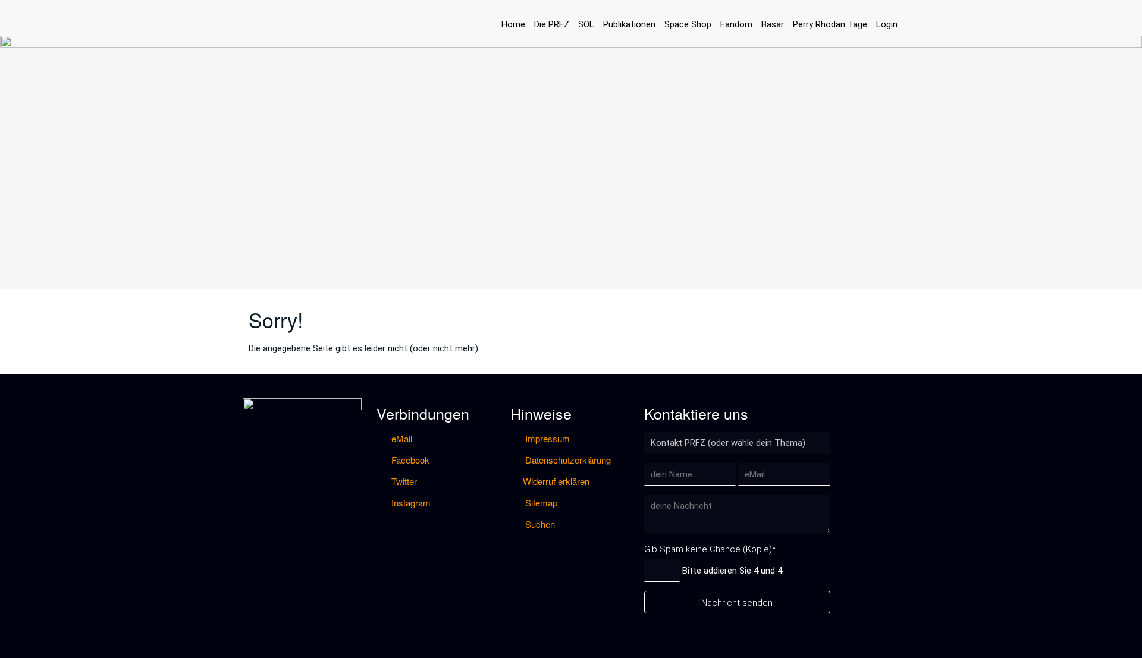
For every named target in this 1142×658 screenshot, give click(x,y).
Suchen (539, 524)
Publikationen (629, 24)
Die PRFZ (551, 24)
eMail (400, 438)
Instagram (410, 502)
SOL (586, 24)
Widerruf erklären (556, 481)
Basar (772, 24)
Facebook (409, 460)
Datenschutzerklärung (567, 460)
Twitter (403, 481)
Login (887, 24)
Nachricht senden (737, 602)
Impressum (546, 438)
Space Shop (687, 24)
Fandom (736, 24)
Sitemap (540, 502)
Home (513, 24)
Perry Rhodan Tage (830, 24)
